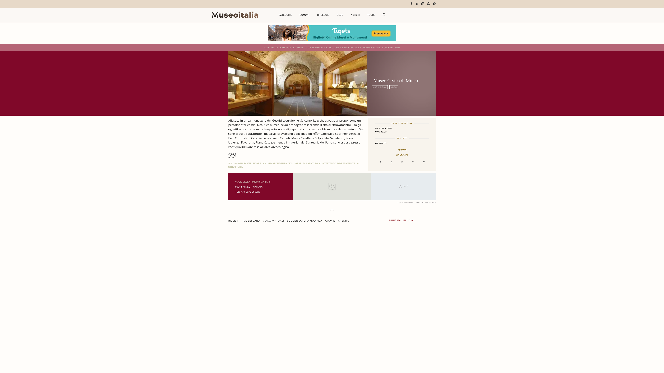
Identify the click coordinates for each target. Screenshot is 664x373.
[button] (384, 15)
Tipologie (323, 14)
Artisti (355, 14)
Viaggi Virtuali (273, 220)
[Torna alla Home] (235, 15)
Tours (371, 14)
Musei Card (251, 220)
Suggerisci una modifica (304, 220)
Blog (340, 14)
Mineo (394, 87)
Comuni (304, 14)
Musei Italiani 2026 (401, 220)
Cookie (330, 220)
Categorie (285, 14)
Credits (343, 220)
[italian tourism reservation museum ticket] (332, 33)
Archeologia (379, 87)
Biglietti (234, 220)
